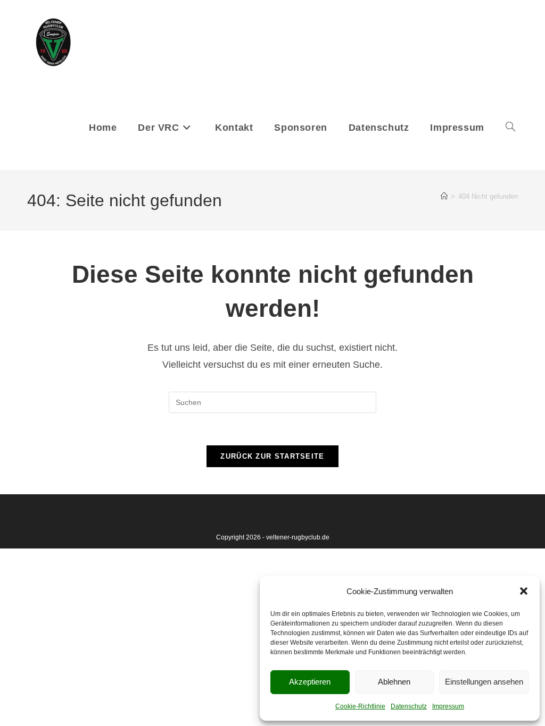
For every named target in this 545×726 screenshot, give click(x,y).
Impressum (448, 706)
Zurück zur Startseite (272, 456)
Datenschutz (409, 706)
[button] (523, 591)
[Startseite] (444, 196)
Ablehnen (394, 681)
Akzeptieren (310, 681)
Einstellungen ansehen (484, 681)
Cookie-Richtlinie (360, 706)
